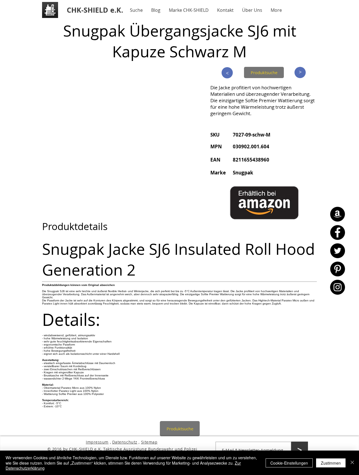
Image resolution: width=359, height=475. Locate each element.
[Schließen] (352, 463)
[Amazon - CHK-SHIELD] (337, 214)
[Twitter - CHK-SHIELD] (337, 250)
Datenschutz (124, 442)
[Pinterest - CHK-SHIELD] (337, 269)
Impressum (97, 442)
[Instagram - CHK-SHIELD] (337, 287)
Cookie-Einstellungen (289, 463)
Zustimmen (331, 463)
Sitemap (149, 442)
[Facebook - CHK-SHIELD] (337, 232)
